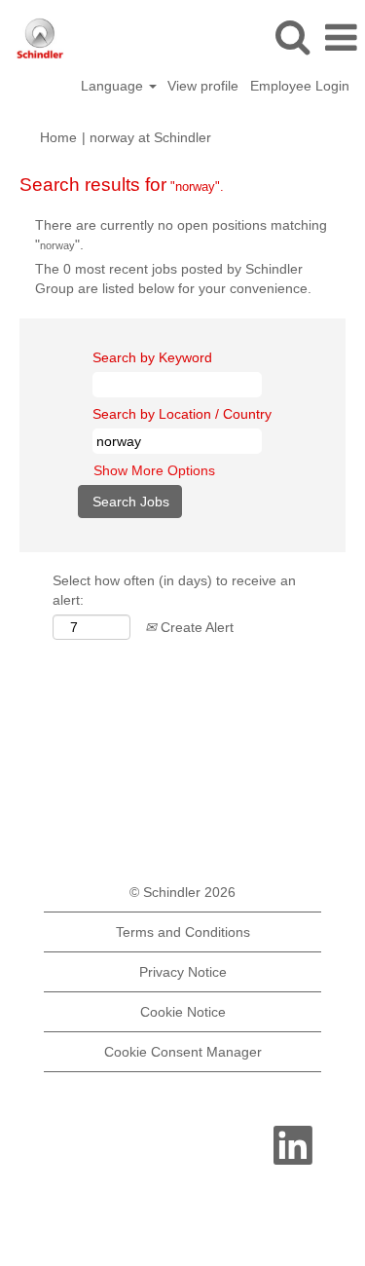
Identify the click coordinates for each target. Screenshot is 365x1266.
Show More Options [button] (154, 470)
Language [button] (114, 85)
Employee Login (299, 85)
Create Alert (195, 627)
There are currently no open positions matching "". (181, 234)
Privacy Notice (183, 972)
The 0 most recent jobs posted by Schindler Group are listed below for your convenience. (173, 278)
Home (58, 137)
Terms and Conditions (183, 932)
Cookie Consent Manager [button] (183, 1052)
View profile (202, 85)
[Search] (292, 36)
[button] (340, 37)
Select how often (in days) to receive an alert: (174, 590)
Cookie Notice (183, 1012)
